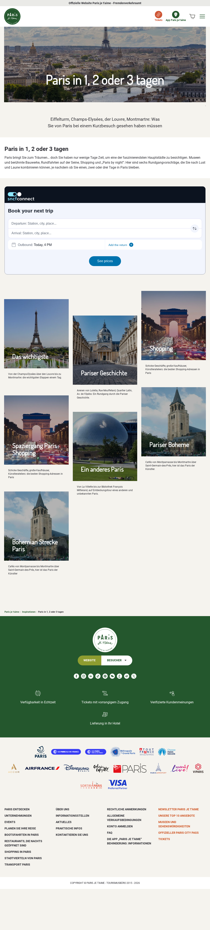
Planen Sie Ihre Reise (20, 828)
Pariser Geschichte (104, 373)
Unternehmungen (18, 815)
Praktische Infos (69, 828)
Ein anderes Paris (102, 469)
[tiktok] (97, 676)
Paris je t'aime (12, 612)
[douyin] (119, 676)
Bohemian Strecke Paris (35, 545)
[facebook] (76, 676)
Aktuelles (64, 822)
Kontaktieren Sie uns (72, 834)
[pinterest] (105, 676)
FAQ (109, 832)
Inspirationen (28, 612)
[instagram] (83, 676)
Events (10, 822)
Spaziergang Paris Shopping (34, 449)
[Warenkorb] (192, 16)
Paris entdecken (17, 809)
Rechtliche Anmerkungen (126, 809)
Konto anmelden (120, 826)
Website (89, 660)
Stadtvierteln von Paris (23, 858)
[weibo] (126, 676)
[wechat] (112, 676)
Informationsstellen (72, 815)
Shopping (161, 348)
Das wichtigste (30, 356)
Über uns (62, 809)
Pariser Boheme (169, 444)
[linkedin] (90, 676)
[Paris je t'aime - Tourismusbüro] (12, 16)
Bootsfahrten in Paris (22, 834)
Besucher (114, 660)
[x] (133, 676)
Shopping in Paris (18, 851)
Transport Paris (17, 864)
